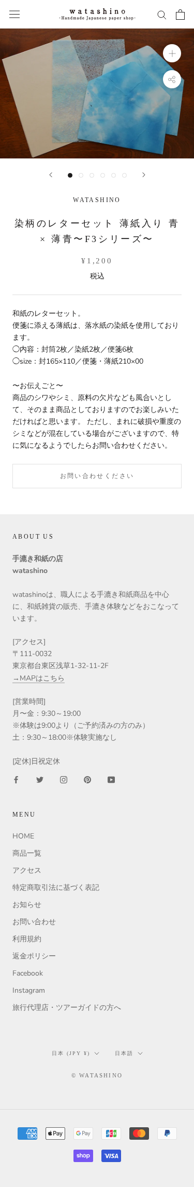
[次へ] (143, 174)
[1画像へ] (70, 175)
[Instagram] (63, 779)
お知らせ (26, 905)
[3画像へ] (91, 175)
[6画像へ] (124, 175)
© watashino (97, 1075)
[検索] (162, 14)
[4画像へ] (102, 175)
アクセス (26, 870)
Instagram (28, 990)
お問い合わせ (34, 922)
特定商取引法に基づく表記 (55, 887)
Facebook (27, 973)
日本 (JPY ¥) (71, 1053)
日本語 (124, 1053)
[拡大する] (172, 53)
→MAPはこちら (38, 678)
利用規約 (26, 939)
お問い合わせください (97, 475)
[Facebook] (16, 779)
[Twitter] (39, 779)
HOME (23, 836)
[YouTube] (111, 779)
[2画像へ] (81, 175)
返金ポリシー (34, 956)
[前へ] (50, 174)
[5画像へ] (113, 175)
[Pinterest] (87, 779)
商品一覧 (26, 853)
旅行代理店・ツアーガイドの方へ (66, 1007)
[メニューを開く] (14, 14)
